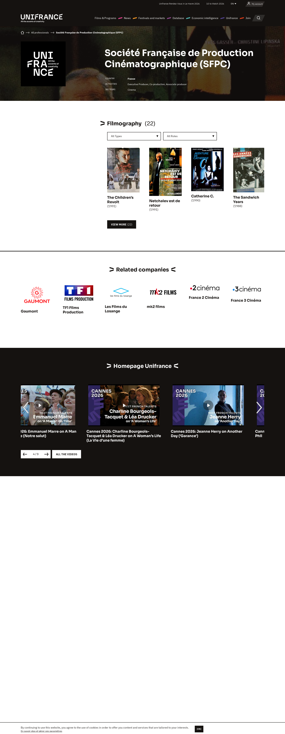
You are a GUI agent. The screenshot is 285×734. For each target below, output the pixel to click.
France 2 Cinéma (204, 297)
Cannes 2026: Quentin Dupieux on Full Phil (224, 433)
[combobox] (134, 136)
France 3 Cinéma (246, 300)
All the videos (66, 454)
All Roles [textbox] (172, 136)
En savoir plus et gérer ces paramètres (41, 731)
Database (178, 18)
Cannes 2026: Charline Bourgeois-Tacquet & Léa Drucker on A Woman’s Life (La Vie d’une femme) (58, 436)
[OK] (199, 729)
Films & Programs (105, 18)
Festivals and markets (151, 18)
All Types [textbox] (116, 136)
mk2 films (156, 306)
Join (248, 18)
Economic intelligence (205, 18)
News (127, 18)
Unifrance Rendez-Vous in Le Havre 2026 (179, 3)
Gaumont (29, 311)
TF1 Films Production (73, 310)
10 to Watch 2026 (215, 3)
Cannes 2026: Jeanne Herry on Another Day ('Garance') (141, 433)
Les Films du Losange (116, 308)
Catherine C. (202, 196)
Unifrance (232, 18)
